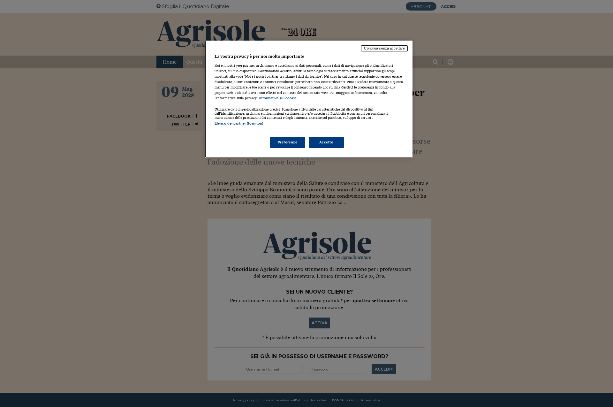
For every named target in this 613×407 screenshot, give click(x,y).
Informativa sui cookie (278, 98)
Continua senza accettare (384, 48)
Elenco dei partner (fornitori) (239, 123)
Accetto (326, 142)
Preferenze (288, 142)
